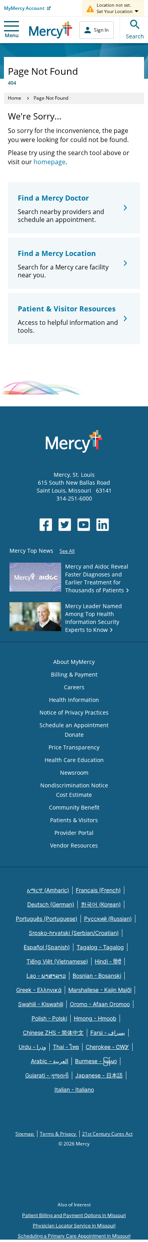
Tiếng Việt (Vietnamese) (57, 961)
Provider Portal (74, 832)
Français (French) (98, 890)
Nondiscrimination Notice (74, 785)
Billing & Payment (74, 674)
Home (14, 98)
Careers (74, 687)
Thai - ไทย (66, 1046)
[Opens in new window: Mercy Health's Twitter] (64, 524)
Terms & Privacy (58, 1133)
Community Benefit (74, 807)
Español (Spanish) (47, 947)
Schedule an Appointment (74, 725)
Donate (74, 734)
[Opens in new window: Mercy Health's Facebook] (45, 524)
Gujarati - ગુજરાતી (47, 1075)
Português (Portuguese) (46, 918)
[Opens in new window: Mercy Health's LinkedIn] (102, 524)
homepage (50, 161)
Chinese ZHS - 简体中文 (53, 1032)
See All (67, 551)
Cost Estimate (74, 794)
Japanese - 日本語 (99, 1075)
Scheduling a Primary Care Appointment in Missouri (74, 1236)
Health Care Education (74, 760)
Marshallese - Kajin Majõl (99, 989)
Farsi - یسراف (107, 1032)
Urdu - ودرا (32, 1046)
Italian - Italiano (74, 1089)
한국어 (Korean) (101, 904)
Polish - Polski (49, 1018)
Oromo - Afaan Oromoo (100, 1004)
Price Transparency (74, 747)
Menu (12, 35)
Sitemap (25, 1133)
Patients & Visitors (74, 820)
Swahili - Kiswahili (40, 1004)
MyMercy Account (24, 8)
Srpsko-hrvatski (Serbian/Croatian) (74, 932)
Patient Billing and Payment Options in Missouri (74, 1215)
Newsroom (74, 772)
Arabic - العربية (49, 1061)
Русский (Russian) (108, 918)
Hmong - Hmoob (95, 1018)
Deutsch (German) (50, 904)
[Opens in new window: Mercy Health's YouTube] (83, 524)
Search (135, 36)
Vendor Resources (74, 845)
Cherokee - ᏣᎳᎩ (107, 1046)
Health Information (74, 699)
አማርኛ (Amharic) (48, 890)
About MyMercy (74, 662)
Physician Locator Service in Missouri (74, 1226)
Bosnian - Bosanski (97, 975)
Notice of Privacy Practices (74, 712)
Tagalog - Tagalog (100, 947)
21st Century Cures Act (107, 1133)
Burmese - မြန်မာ (96, 1061)
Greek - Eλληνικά (39, 989)
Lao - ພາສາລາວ (46, 975)
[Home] (50, 29)
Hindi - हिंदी (108, 961)
